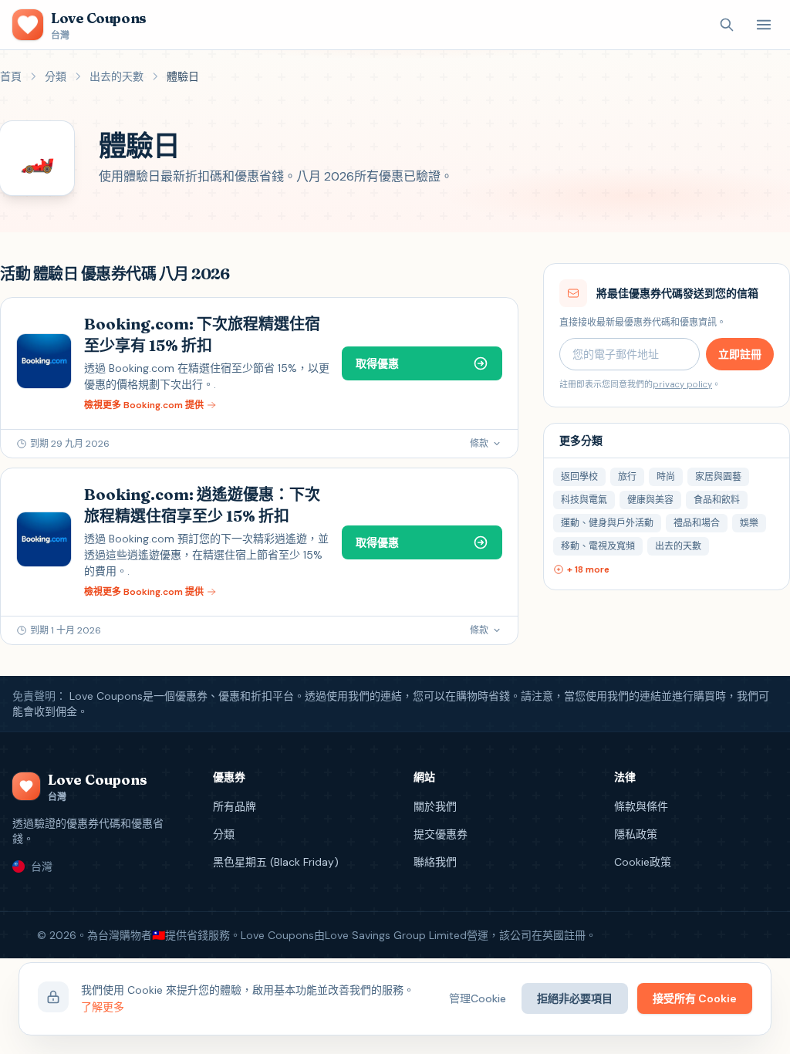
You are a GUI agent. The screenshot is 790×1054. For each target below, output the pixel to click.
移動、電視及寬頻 (598, 546)
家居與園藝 (718, 477)
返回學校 (579, 477)
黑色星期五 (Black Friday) (276, 862)
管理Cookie (477, 998)
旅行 (627, 477)
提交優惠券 (441, 834)
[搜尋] (727, 25)
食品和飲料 (717, 500)
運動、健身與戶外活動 (607, 523)
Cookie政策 (642, 862)
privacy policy (682, 384)
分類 (55, 76)
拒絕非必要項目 (575, 998)
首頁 (11, 76)
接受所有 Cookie (695, 998)
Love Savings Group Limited (396, 935)
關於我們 (435, 806)
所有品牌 (234, 806)
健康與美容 (650, 500)
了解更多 (102, 1007)
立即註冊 (739, 354)
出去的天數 (116, 76)
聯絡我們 (435, 862)
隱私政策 (635, 834)
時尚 (666, 477)
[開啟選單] (764, 25)
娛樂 (749, 523)
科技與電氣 (584, 500)
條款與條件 (641, 806)
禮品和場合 (697, 523)
